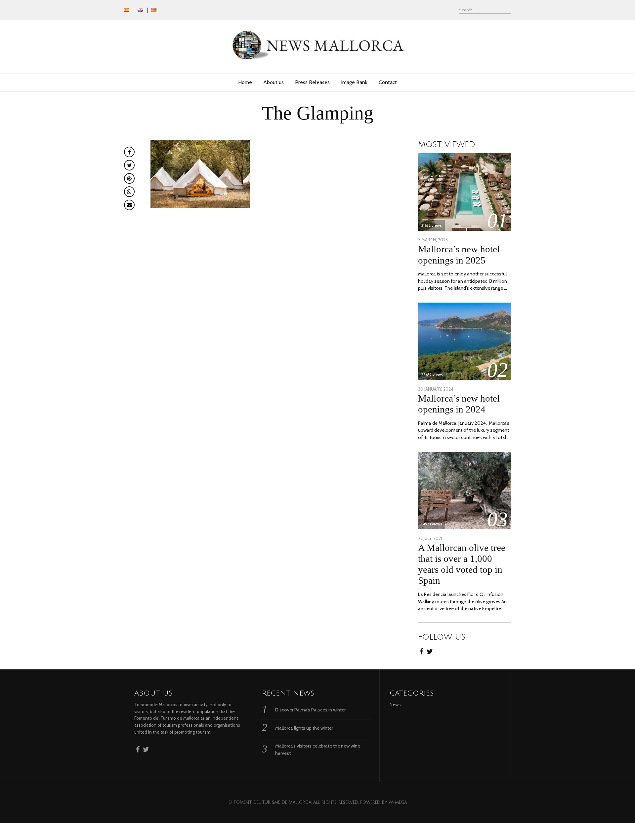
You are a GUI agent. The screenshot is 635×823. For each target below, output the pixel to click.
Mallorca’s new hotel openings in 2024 (459, 403)
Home (245, 82)
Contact (388, 82)
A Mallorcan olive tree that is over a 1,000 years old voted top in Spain (461, 564)
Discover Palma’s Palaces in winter (310, 710)
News (395, 704)
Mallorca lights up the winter (304, 728)
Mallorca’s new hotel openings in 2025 (459, 254)
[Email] (129, 205)
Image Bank (354, 82)
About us (273, 82)
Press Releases (312, 82)
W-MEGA (398, 802)
